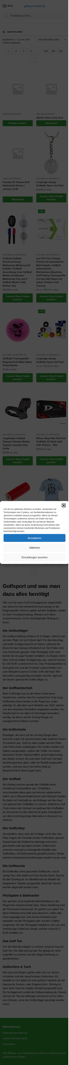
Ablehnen (34, 547)
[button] (63, 505)
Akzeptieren (34, 537)
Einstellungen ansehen (35, 557)
